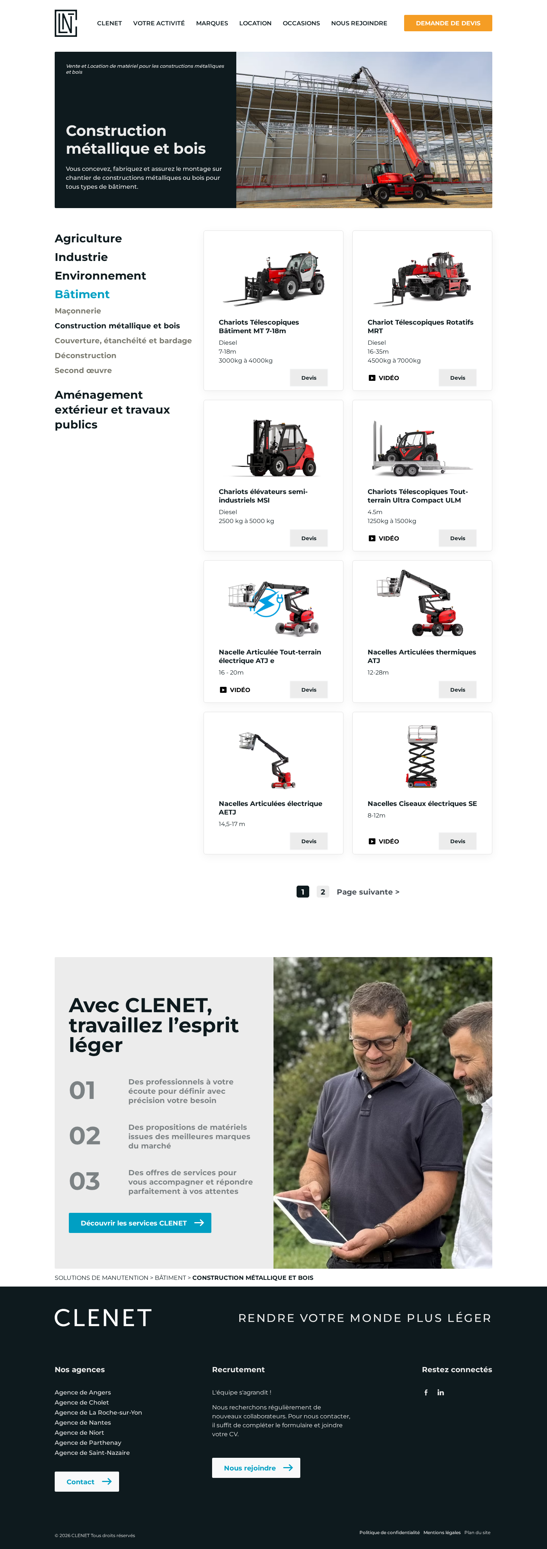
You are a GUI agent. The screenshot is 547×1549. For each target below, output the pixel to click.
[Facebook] (426, 1392)
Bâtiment (82, 293)
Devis (308, 377)
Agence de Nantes (83, 1422)
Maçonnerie (78, 310)
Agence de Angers (83, 1392)
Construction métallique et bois (117, 325)
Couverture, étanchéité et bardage (123, 340)
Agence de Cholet (82, 1402)
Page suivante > (368, 891)
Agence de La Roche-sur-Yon (98, 1412)
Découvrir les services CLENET (134, 1222)
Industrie (81, 256)
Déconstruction (85, 355)
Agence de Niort (79, 1432)
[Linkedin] (440, 1392)
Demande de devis (448, 23)
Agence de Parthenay (88, 1442)
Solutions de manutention (101, 1277)
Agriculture (88, 237)
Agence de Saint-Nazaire (92, 1452)
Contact (81, 1481)
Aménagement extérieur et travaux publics (112, 409)
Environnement (100, 275)
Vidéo (389, 378)
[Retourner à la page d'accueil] (66, 22)
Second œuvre (83, 370)
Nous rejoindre (250, 1467)
